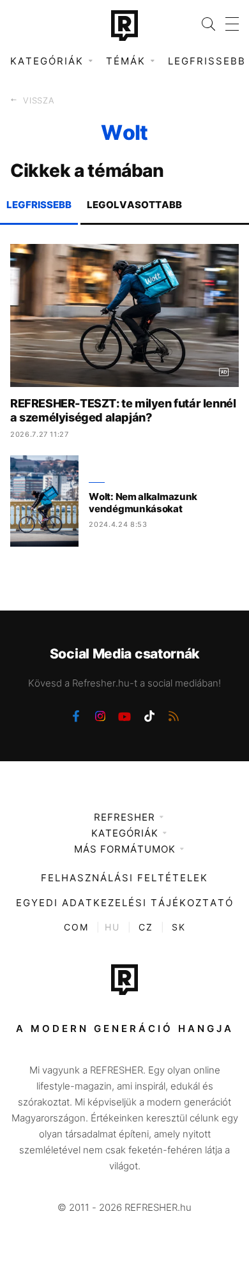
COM (76, 927)
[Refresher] (124, 25)
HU (112, 927)
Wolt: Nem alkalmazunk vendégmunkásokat (143, 502)
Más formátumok (125, 849)
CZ (146, 927)
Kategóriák (124, 833)
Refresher (124, 817)
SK (179, 927)
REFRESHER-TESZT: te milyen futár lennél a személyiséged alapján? (123, 410)
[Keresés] (203, 24)
